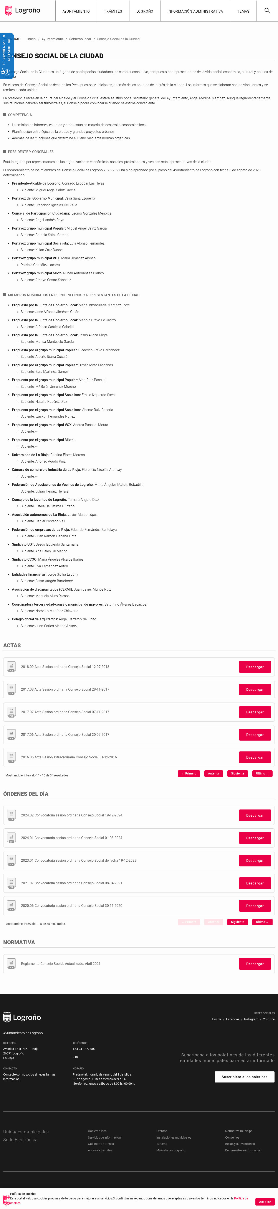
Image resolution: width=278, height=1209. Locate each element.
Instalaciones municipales (173, 1137)
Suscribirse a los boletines (245, 1077)
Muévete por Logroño (170, 1150)
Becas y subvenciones (240, 1144)
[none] (8, 11)
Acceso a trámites (100, 1150)
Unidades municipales (26, 1131)
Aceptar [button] (265, 1202)
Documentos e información (243, 1150)
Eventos (161, 1131)
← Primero (189, 773)
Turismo (161, 1144)
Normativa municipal (239, 1131)
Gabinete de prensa (101, 1144)
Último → (262, 773)
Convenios (232, 1137)
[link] (267, 10)
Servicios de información (104, 1137)
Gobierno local (97, 1131)
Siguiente (237, 773)
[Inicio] (27, 10)
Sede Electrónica (20, 1139)
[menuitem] (76, 10)
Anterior (213, 773)
